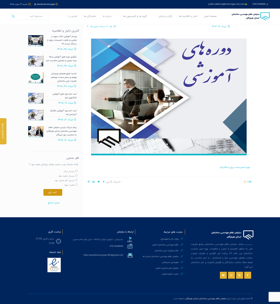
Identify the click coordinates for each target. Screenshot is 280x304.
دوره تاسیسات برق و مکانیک (235, 167)
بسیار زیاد (69, 171)
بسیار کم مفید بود (65, 180)
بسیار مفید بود (66, 176)
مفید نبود (69, 185)
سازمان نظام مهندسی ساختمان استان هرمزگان (205, 298)
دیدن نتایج (54, 202)
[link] (54, 265)
